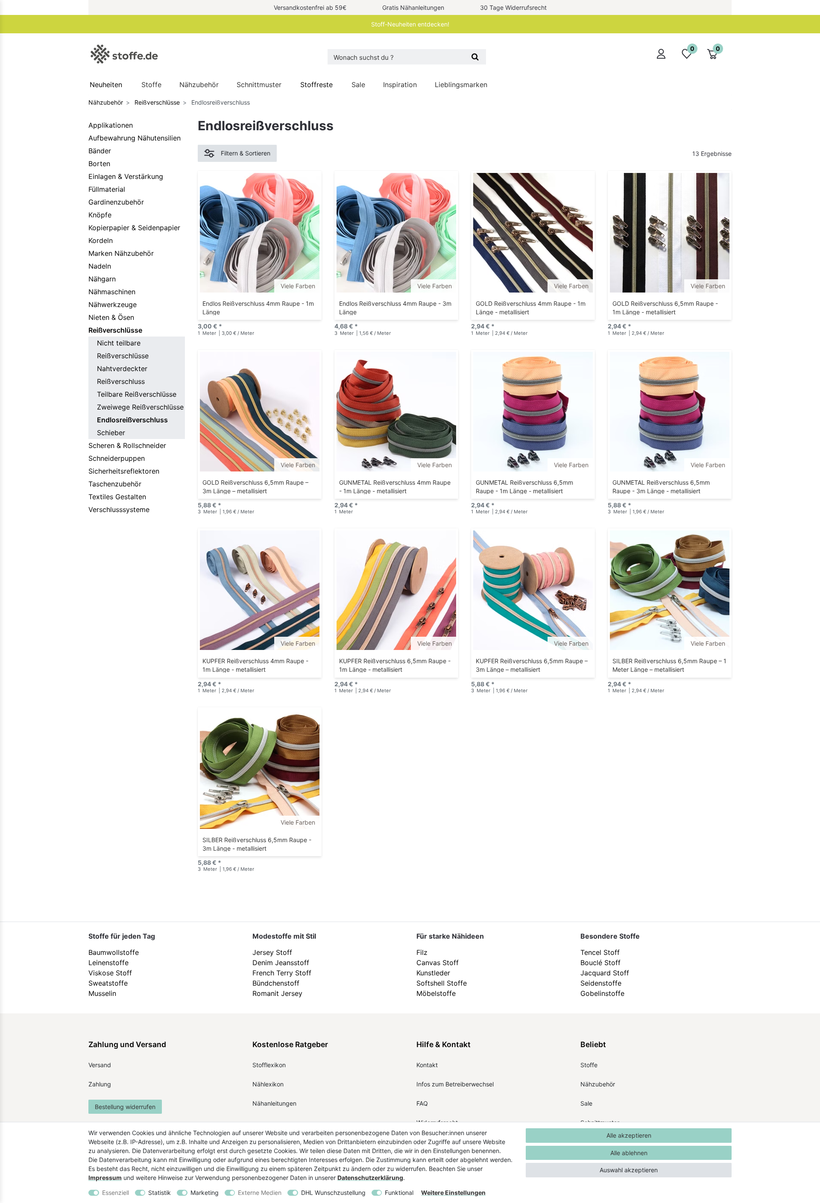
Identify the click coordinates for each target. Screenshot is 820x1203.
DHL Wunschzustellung (333, 1192)
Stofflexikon (269, 1064)
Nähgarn (102, 279)
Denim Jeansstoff (280, 962)
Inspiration (400, 84)
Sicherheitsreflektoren (123, 471)
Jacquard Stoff (604, 973)
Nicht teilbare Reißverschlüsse (123, 349)
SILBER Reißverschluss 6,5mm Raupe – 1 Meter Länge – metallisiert (669, 665)
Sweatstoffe (108, 983)
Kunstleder (433, 973)
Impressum (105, 1177)
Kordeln (100, 240)
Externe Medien (259, 1192)
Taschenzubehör (114, 484)
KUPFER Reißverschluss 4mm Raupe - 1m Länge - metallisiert (255, 665)
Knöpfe (99, 215)
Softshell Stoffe (441, 983)
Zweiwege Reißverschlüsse (140, 407)
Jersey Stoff (272, 952)
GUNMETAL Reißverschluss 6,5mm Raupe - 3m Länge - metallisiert (661, 486)
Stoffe (151, 84)
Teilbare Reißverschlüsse (136, 394)
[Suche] (475, 56)
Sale (358, 84)
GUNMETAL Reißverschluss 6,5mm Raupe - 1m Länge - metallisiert (524, 486)
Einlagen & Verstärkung (125, 176)
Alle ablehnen (628, 1152)
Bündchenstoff (275, 983)
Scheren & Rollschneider (127, 445)
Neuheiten (106, 84)
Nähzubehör (199, 84)
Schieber (111, 432)
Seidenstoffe (600, 983)
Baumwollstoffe (113, 952)
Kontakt (427, 1064)
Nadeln (99, 266)
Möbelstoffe (436, 993)
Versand (99, 1064)
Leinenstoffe (108, 962)
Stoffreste (316, 84)
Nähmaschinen (111, 291)
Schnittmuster (259, 84)
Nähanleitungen (274, 1103)
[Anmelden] (661, 53)
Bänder (99, 150)
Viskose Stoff (110, 973)
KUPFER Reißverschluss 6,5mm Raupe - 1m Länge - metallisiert (395, 665)
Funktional (399, 1192)
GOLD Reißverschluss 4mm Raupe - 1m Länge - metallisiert (531, 307)
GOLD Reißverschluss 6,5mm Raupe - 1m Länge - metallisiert (665, 307)
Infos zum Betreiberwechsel (455, 1084)
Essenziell (115, 1192)
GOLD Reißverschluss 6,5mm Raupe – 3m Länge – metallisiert (255, 486)
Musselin (102, 993)
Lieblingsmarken (461, 84)
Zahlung (99, 1084)
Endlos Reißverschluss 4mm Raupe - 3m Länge (395, 307)
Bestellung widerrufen (125, 1106)
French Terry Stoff (281, 973)
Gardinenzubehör (116, 202)
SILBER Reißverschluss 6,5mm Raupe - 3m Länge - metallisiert (256, 844)
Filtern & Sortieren (245, 153)
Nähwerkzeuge (112, 304)
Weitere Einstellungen (453, 1192)
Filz (422, 952)
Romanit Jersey (277, 993)
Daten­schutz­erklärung (370, 1177)
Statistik (159, 1192)
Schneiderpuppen (116, 458)
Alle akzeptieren (628, 1135)
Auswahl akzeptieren (629, 1170)
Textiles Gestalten (117, 496)
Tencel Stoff (600, 952)
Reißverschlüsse (156, 102)
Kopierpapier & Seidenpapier (134, 227)
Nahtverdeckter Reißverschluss (122, 375)
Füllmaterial (106, 189)
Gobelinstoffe (602, 993)
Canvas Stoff (437, 962)
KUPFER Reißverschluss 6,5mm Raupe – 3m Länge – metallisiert (532, 665)
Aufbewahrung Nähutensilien (134, 138)
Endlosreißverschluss (132, 420)
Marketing (204, 1192)
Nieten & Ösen (111, 317)
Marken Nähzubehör (121, 253)
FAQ (422, 1103)
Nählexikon (268, 1084)
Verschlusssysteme (118, 509)
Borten (99, 163)
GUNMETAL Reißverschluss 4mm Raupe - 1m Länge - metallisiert (395, 486)
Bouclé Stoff (600, 962)
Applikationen (110, 125)
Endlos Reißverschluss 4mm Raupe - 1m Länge (258, 307)
